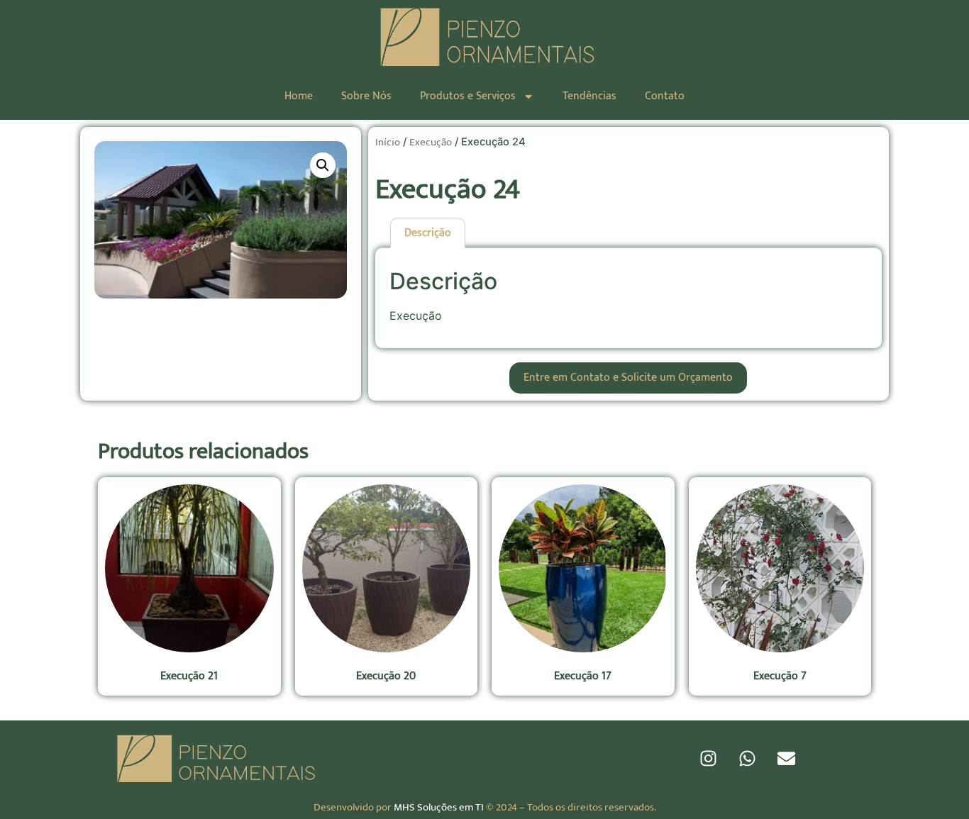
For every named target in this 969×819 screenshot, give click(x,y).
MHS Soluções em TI (439, 807)
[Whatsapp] (747, 758)
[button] (323, 165)
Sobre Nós (366, 96)
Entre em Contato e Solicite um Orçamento (628, 377)
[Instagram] (708, 758)
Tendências (589, 96)
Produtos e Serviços (468, 96)
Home (298, 96)
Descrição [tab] (427, 233)
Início (387, 142)
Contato (665, 96)
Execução (430, 142)
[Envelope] (786, 758)
